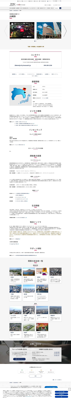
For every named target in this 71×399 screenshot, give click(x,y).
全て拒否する (61, 394)
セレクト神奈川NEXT (20, 144)
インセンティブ (30, 74)
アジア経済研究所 (42, 1)
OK (61, 396)
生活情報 (46, 74)
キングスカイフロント (20, 197)
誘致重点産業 (38, 74)
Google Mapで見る (14, 244)
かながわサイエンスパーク (21, 199)
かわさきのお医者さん (21, 217)
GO (60, 8)
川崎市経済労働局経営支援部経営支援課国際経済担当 (26, 255)
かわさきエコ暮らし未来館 (21, 201)
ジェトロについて (25, 1)
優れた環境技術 (19, 195)
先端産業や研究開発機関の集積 (22, 193)
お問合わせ (31, 1)
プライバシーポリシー (28, 396)
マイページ (49, 1)
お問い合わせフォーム (19, 359)
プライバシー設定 (61, 391)
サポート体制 (34, 76)
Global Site (36, 1)
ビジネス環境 (21, 74)
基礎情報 (13, 74)
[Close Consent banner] (69, 389)
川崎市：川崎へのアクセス (21, 121)
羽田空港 (17, 239)
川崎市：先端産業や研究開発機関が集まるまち (24, 123)
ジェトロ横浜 (45, 98)
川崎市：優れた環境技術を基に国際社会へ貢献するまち (26, 125)
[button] (5, 31)
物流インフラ (54, 74)
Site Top (19, 1)
